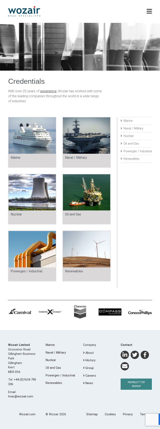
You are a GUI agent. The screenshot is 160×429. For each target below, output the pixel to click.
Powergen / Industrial (137, 151)
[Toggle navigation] (149, 11)
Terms (144, 414)
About (89, 353)
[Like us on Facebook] (145, 355)
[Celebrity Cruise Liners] (50, 312)
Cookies (110, 414)
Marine (127, 121)
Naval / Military (133, 128)
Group (89, 368)
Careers (90, 375)
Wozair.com (27, 414)
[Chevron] (80, 312)
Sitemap (92, 414)
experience (48, 91)
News (89, 383)
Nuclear (128, 136)
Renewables (131, 159)
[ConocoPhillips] (140, 312)
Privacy (128, 414)
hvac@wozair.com (20, 396)
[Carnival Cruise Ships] (20, 312)
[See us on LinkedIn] (125, 355)
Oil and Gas (131, 143)
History (90, 360)
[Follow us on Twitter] (135, 355)
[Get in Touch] (125, 366)
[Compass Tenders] (110, 312)
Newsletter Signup (136, 384)
